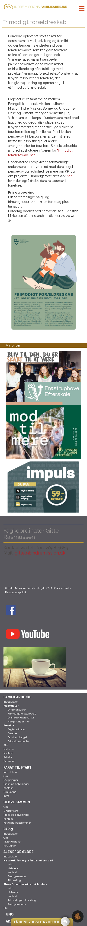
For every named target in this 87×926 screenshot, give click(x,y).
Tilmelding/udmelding (22, 900)
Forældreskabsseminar (17, 822)
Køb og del (9, 845)
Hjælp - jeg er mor (19, 721)
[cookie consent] (77, 916)
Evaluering (9, 792)
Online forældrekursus (21, 717)
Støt (5, 745)
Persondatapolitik (16, 592)
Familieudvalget (17, 737)
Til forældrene (11, 841)
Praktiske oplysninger (16, 784)
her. (69, 176)
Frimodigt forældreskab (22, 713)
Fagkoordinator (17, 729)
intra (6, 796)
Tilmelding (14, 880)
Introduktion (10, 701)
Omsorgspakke (17, 709)
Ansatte (12, 733)
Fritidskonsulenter (18, 741)
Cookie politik (62, 588)
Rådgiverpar (10, 780)
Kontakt (8, 753)
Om (5, 776)
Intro (10, 864)
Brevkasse (9, 761)
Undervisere (10, 810)
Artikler (7, 757)
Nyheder (8, 749)
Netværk (13, 868)
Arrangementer (17, 876)
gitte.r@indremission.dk (40, 553)
